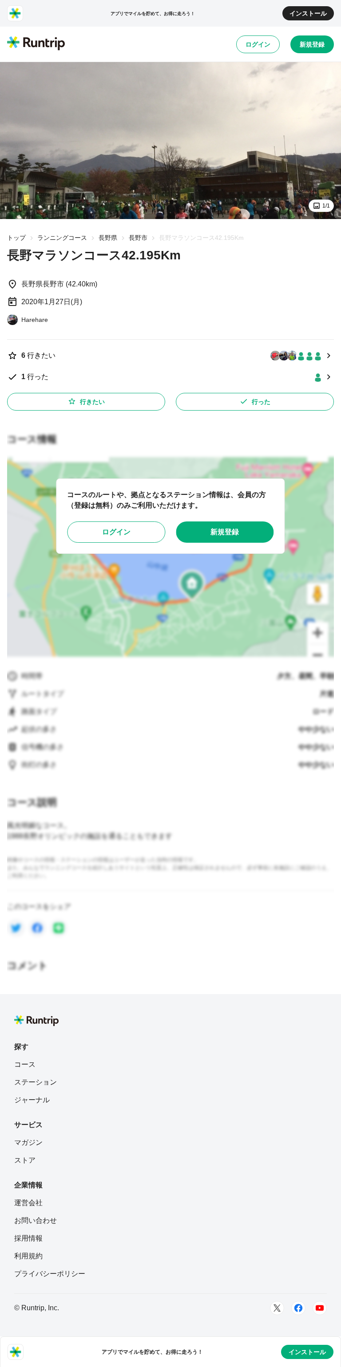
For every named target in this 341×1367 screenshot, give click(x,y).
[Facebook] (298, 1308)
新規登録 (312, 44)
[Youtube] (320, 1308)
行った (261, 401)
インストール (308, 13)
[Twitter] (277, 1308)
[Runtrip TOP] (36, 43)
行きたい (92, 401)
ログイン (258, 44)
